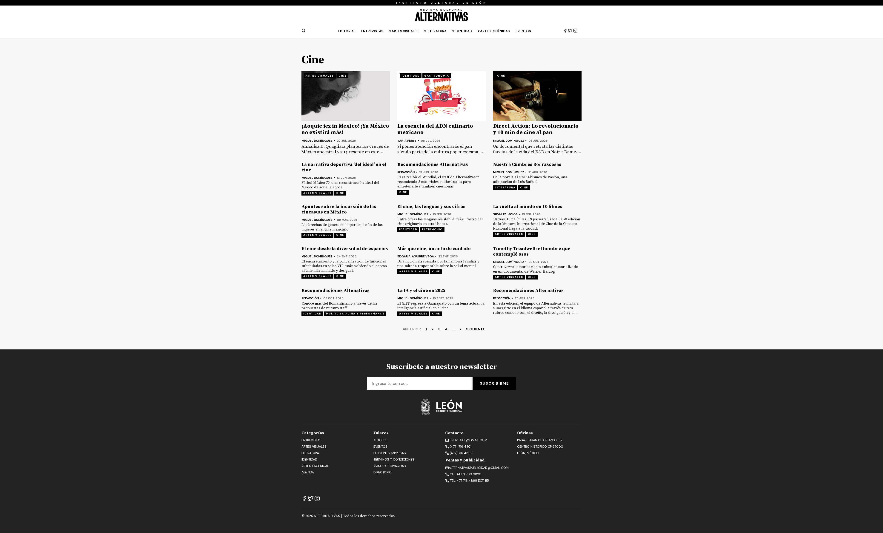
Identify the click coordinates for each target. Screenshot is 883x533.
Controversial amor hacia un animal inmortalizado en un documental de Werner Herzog (535, 269)
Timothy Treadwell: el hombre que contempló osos (531, 251)
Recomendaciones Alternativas (432, 164)
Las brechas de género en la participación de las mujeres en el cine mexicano (342, 227)
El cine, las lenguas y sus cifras (431, 207)
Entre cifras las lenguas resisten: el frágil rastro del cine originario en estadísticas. (440, 221)
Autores (380, 440)
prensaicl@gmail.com (468, 440)
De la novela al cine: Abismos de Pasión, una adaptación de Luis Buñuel (530, 179)
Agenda (307, 472)
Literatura (437, 31)
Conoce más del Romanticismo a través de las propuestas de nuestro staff (339, 305)
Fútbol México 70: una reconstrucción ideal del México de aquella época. (340, 185)
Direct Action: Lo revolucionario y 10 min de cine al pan (536, 129)
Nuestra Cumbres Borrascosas (527, 164)
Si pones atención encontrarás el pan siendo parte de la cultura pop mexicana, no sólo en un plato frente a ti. (441, 149)
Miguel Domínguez (317, 141)
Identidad (463, 31)
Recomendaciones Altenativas (335, 291)
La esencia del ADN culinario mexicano (435, 129)
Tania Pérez (406, 141)
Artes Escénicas (495, 31)
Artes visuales (320, 75)
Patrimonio (432, 229)
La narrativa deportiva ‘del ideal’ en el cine (343, 167)
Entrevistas (372, 31)
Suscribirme (494, 383)
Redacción (406, 172)
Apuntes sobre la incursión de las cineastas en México (338, 209)
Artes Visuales (405, 31)
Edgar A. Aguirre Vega (415, 256)
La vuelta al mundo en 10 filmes (527, 207)
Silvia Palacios (505, 214)
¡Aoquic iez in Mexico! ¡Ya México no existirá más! (345, 129)
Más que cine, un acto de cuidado (434, 249)
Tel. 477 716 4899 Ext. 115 (469, 480)
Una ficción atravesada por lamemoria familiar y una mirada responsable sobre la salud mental (438, 263)
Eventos (523, 31)
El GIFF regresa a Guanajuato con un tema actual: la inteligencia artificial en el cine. (441, 305)
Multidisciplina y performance (355, 313)
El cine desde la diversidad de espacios (344, 249)
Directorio (382, 472)
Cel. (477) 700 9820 (465, 474)
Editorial (346, 31)
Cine (342, 75)
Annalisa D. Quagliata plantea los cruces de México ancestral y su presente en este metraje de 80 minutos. (345, 149)
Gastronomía (436, 75)
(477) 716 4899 (461, 453)
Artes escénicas (315, 466)
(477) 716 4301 (460, 446)
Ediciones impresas (389, 453)
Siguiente (475, 329)
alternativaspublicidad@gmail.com (479, 468)
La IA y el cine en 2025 (421, 291)
